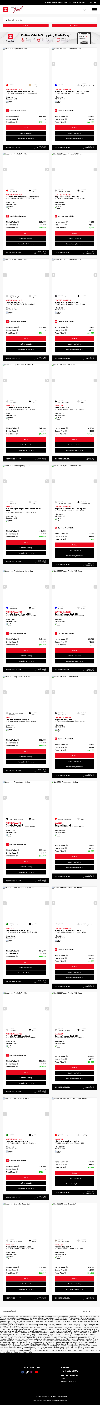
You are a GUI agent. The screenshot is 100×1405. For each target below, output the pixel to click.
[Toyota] (5, 9)
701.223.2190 (70, 1370)
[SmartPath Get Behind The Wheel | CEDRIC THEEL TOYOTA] (50, 38)
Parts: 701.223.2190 (79, 3)
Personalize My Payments (26, 138)
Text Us (26, 128)
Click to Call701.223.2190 (41, 147)
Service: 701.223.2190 (64, 3)
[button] (17, 119)
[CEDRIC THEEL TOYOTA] (17, 9)
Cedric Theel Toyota (13, 147)
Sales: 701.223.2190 (51, 3)
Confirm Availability (26, 133)
